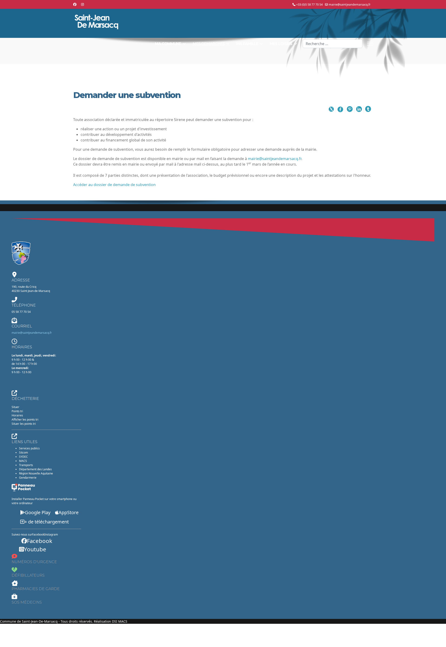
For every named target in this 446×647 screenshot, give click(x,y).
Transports (26, 465)
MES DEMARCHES (209, 44)
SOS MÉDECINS (27, 602)
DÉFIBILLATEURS (28, 575)
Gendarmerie (27, 478)
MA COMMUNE (168, 44)
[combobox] (332, 43)
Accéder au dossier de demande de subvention (114, 184)
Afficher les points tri (25, 420)
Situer (15, 407)
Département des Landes (35, 469)
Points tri (17, 411)
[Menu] (370, 43)
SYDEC (23, 457)
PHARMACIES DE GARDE (36, 589)
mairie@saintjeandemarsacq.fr (350, 5)
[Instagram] (82, 4)
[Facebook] (74, 4)
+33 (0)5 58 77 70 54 (309, 5)
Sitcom (23, 452)
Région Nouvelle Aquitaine (36, 473)
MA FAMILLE (247, 44)
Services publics (29, 448)
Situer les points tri (24, 424)
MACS (23, 461)
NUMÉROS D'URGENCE (34, 562)
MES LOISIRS (281, 44)
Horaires (17, 415)
